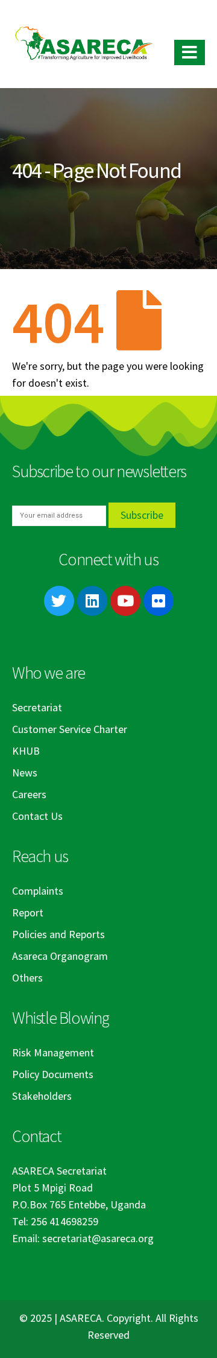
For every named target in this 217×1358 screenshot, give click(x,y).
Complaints (37, 891)
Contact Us (37, 816)
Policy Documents (52, 1074)
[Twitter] (59, 601)
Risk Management (53, 1052)
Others (27, 978)
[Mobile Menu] (189, 52)
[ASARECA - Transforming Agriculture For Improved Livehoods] (83, 44)
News (24, 772)
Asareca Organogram (60, 956)
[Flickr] (158, 601)
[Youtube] (125, 601)
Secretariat (37, 707)
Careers (29, 794)
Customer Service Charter (69, 729)
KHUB (26, 751)
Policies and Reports (58, 934)
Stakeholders (42, 1096)
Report (27, 912)
